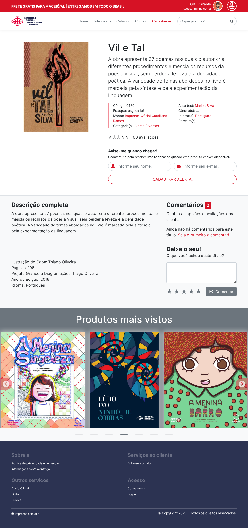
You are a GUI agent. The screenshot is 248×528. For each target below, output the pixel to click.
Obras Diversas (147, 126)
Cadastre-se (161, 21)
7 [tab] (167, 436)
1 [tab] (77, 436)
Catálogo (123, 21)
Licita (15, 494)
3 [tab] (107, 436)
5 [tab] (137, 436)
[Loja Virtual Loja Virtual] (26, 21)
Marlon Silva (204, 105)
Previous (6, 384)
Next (242, 384)
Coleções (100, 21)
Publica (16, 500)
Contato (141, 21)
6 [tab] (152, 436)
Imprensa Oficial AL (27, 514)
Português (203, 116)
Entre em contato (139, 463)
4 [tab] (122, 436)
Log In (132, 494)
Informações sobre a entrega (30, 469)
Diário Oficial (20, 488)
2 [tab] (92, 436)
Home (83, 21)
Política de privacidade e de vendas (35, 463)
